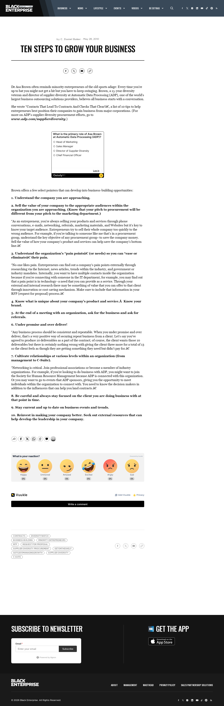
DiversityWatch (39, 536)
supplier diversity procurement (31, 548)
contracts (19, 536)
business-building (23, 540)
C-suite (17, 557)
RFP (15, 544)
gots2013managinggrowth (28, 553)
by (69, 39)
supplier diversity (58, 553)
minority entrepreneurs (51, 540)
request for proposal (35, 544)
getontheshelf (63, 548)
